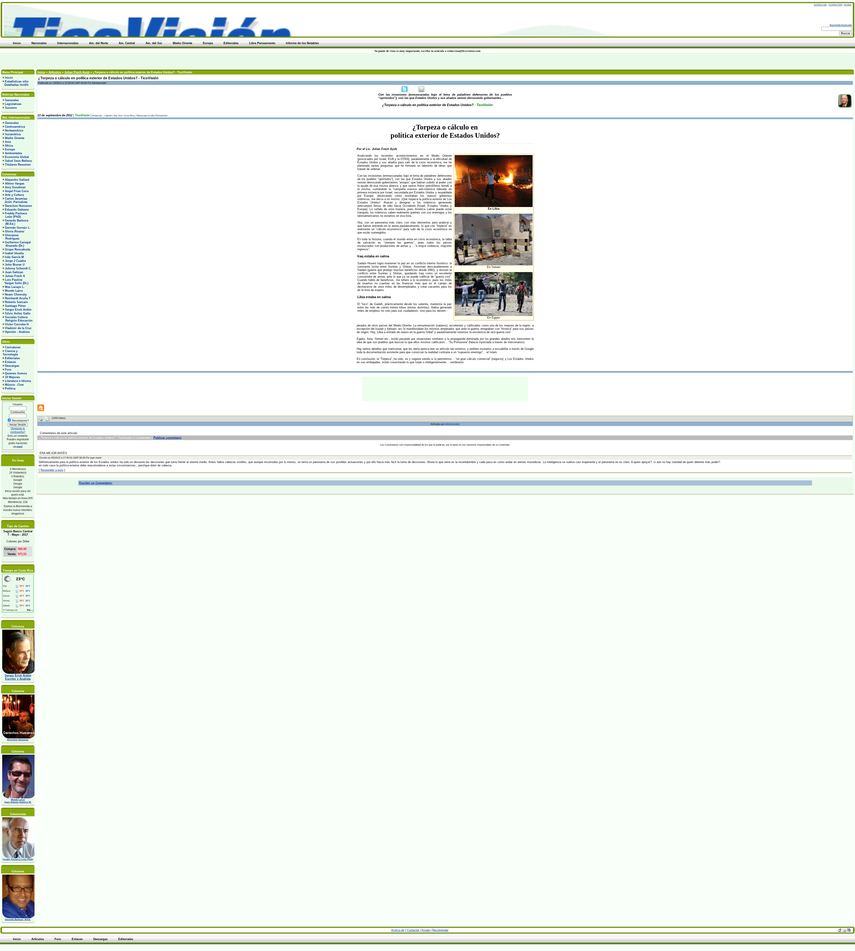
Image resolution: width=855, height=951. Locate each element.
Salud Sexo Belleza (18, 160)
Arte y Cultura (14, 195)
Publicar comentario (167, 437)
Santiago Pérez (15, 305)
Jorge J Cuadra (15, 260)
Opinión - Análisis (17, 332)
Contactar (835, 5)
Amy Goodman (15, 187)
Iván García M (14, 257)
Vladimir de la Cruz (18, 328)
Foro (8, 369)
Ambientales (13, 153)
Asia (8, 141)
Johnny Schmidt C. (18, 268)
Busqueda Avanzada (841, 25)
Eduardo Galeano (17, 209)
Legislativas (13, 104)
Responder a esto (52, 470)
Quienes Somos (16, 373)
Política (10, 388)
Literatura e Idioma (18, 381)
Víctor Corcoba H (16, 324)
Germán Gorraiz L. (18, 227)
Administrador (452, 424)
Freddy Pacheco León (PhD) (15, 215)
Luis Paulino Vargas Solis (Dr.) (15, 281)
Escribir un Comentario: (95, 483)
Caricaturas (12, 347)
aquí (19, 446)
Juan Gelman (14, 272)
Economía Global (17, 157)
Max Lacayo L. (15, 287)
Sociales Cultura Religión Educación (18, 319)
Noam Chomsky (16, 294)
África (9, 145)
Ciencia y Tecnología (10, 352)
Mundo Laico (14, 290)
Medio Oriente (14, 138)
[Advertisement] (205, 60)
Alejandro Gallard (17, 179)
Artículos (55, 72)
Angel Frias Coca (16, 191)
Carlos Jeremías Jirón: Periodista (15, 200)
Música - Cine (14, 384)
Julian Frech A (15, 276)
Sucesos (11, 107)
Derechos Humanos (18, 205)
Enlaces (10, 362)
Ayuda (847, 5)
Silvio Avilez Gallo (18, 313)
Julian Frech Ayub (77, 72)
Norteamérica (14, 130)
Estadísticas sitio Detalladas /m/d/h (15, 83)
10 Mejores (12, 377)
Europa (10, 149)
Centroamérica (15, 126)
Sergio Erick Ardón (18, 309)
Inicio (9, 77)
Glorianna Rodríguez (11, 237)
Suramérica (13, 134)
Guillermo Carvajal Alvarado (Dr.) (17, 244)
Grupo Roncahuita (17, 249)
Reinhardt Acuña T (18, 298)
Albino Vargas (14, 183)
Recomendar (440, 930)
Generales (12, 100)
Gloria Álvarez (14, 231)
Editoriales (12, 358)
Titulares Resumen (18, 164)
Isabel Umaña (14, 253)
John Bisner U (14, 264)
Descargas (12, 365)
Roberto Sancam (16, 302)
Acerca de (820, 5)
